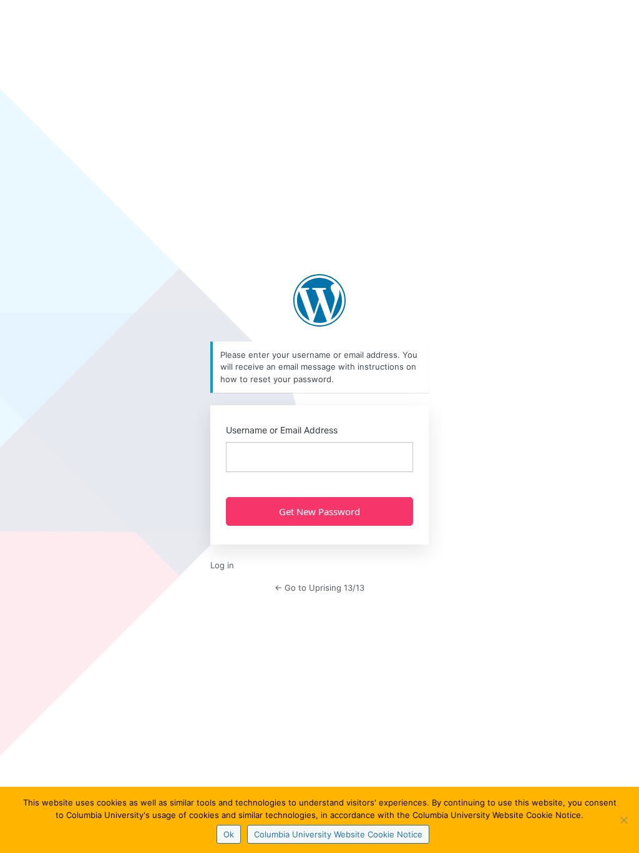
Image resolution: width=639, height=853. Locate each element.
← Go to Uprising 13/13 (319, 588)
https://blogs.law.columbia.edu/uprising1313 (319, 300)
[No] (623, 820)
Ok (228, 834)
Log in (222, 565)
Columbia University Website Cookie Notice (338, 834)
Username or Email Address (282, 430)
